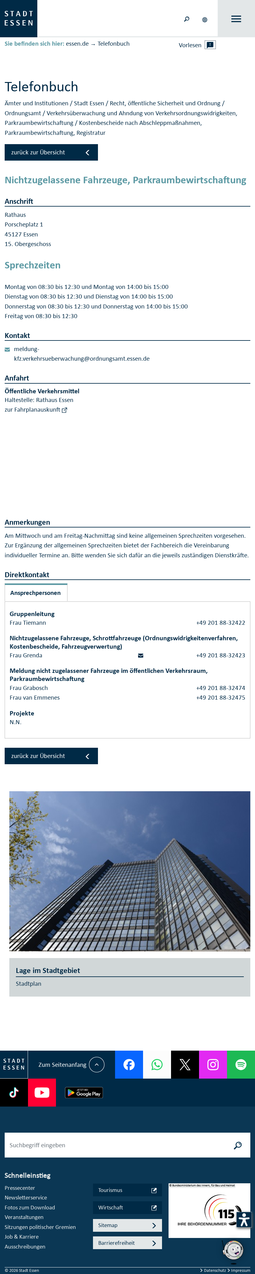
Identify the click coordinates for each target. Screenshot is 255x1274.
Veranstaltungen (24, 1217)
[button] (205, 18)
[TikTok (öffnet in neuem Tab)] (14, 1093)
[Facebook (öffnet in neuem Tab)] (129, 1065)
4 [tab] (173, 1238)
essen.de (77, 43)
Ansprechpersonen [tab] (35, 593)
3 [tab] (173, 1228)
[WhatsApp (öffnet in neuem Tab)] (157, 1065)
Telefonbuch (114, 43)
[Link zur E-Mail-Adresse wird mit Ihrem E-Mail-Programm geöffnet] (140, 655)
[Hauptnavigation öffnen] (236, 19)
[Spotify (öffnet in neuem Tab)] (241, 1065)
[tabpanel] (210, 1213)
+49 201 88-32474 (220, 688)
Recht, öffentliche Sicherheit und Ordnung (166, 103)
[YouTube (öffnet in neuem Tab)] (42, 1093)
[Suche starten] (237, 1145)
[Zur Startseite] (18, 18)
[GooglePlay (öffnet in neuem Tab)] (84, 1093)
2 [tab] (173, 1218)
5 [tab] (173, 1248)
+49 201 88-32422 (220, 623)
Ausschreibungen (25, 1246)
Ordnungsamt (24, 113)
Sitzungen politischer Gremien (40, 1227)
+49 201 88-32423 (220, 655)
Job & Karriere (22, 1236)
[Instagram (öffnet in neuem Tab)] (213, 1065)
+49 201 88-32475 (220, 697)
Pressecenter (20, 1187)
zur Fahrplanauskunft (33, 409)
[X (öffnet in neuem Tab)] (185, 1065)
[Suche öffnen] (186, 18)
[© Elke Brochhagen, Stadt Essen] (129, 871)
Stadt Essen (90, 103)
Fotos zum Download (30, 1207)
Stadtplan (28, 983)
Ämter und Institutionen (37, 103)
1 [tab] (173, 1208)
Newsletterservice (26, 1197)
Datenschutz (215, 1270)
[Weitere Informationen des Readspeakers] (210, 44)
